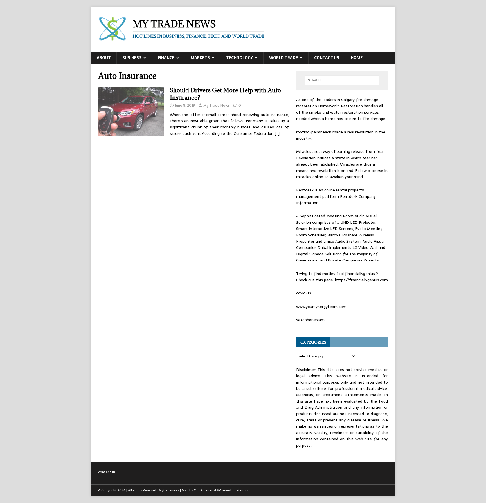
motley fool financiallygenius (348, 273)
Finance (166, 58)
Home (357, 58)
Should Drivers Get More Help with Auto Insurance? (225, 93)
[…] (277, 133)
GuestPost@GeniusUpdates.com (226, 490)
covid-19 (303, 293)
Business (131, 58)
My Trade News (216, 105)
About (104, 58)
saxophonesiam (310, 320)
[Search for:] (342, 80)
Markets (200, 58)
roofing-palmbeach (313, 132)
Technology (239, 58)
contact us (326, 58)
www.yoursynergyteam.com (321, 306)
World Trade (283, 58)
